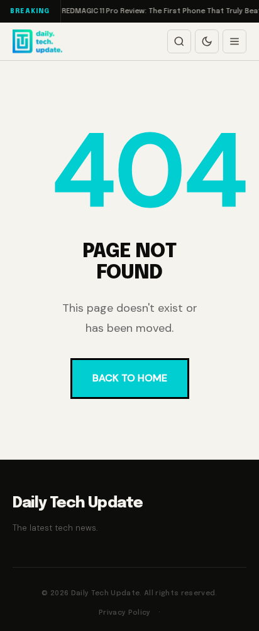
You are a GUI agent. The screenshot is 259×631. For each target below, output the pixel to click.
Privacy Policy (125, 613)
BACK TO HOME (129, 377)
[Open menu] (234, 41)
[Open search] (179, 41)
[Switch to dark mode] (207, 41)
